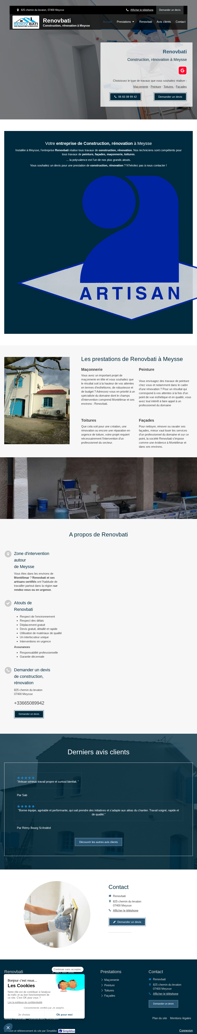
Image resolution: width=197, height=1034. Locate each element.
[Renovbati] (25, 26)
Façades (181, 86)
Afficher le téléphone (141, 9)
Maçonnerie (140, 86)
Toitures (169, 86)
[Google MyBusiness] (182, 70)
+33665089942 (29, 703)
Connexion (186, 1030)
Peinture (156, 86)
